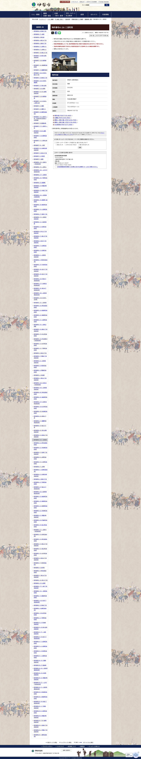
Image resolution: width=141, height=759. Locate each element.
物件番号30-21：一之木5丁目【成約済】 (40, 683)
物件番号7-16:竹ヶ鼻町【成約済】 (40, 131)
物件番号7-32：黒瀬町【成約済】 (40, 66)
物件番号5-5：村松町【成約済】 (40, 366)
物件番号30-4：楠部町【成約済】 (40, 697)
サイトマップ (75, 1)
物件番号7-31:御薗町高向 (40, 70)
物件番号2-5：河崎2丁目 (40, 605)
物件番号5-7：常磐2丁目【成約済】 (40, 357)
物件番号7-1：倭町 (38, 159)
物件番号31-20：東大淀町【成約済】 (40, 628)
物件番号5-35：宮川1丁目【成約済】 (40, 275)
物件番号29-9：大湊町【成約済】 (40, 711)
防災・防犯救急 (65, 1)
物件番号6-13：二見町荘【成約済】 (40, 218)
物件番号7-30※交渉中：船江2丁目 (40, 73)
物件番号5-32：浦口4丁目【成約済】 (40, 289)
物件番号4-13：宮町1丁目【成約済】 (40, 453)
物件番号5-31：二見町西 (40, 302)
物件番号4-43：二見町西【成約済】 (40, 388)
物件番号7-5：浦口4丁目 (40, 153)
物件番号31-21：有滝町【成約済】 (40, 623)
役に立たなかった (84, 144)
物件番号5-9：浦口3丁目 (40, 353)
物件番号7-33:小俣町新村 (40, 61)
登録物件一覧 (88, 19)
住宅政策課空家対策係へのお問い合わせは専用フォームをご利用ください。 (77, 166)
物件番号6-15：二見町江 (40, 167)
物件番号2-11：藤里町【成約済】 (40, 596)
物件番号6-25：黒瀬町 (39, 182)
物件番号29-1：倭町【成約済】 (40, 735)
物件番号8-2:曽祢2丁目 (40, 43)
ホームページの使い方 (94, 746)
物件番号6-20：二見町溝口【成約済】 (40, 196)
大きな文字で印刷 (101, 35)
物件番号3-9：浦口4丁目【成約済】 (40, 559)
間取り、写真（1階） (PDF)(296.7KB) (65, 120)
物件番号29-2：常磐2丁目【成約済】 (40, 731)
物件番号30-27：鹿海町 (40, 665)
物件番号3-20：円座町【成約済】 (40, 521)
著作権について (72, 746)
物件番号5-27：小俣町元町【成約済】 (40, 284)
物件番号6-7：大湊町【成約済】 (40, 246)
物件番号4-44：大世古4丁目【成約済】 (40, 383)
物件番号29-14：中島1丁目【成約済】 (40, 702)
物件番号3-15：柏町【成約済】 (40, 535)
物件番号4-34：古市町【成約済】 (40, 407)
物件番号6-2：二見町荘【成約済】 (40, 256)
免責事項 (82, 746)
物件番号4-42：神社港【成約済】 (40, 393)
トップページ (42, 19)
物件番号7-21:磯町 (39, 106)
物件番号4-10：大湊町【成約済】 (40, 462)
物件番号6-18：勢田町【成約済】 (40, 205)
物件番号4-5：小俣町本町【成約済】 (40, 475)
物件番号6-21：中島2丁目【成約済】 (40, 191)
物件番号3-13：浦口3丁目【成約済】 (40, 544)
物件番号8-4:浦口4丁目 (40, 40)
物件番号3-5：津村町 (39, 567)
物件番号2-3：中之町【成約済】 (40, 614)
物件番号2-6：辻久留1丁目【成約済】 (40, 601)
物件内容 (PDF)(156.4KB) (63, 115)
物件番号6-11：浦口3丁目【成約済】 (40, 237)
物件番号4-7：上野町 (39, 466)
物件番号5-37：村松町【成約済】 (40, 265)
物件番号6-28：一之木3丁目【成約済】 (40, 171)
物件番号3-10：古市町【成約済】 (40, 554)
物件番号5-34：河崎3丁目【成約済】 (40, 279)
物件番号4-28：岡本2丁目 (40, 417)
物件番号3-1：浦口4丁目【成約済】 (40, 576)
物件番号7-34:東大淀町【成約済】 (40, 56)
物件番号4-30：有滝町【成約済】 (40, 412)
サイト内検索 (85, 5)
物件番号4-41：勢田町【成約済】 (40, 398)
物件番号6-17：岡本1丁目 (40, 214)
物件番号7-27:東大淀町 (40, 85)
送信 (80, 147)
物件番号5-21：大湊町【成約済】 (40, 320)
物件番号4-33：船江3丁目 (40, 426)
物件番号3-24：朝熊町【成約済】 (40, 506)
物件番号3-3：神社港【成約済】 (40, 571)
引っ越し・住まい (59, 19)
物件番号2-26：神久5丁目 (40, 580)
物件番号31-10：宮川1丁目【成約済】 (40, 637)
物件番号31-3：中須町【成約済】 (40, 652)
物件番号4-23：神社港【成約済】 (40, 443)
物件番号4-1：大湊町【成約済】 (40, 470)
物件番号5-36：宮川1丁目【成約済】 (40, 270)
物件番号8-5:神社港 (39, 37)
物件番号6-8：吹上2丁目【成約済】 (40, 232)
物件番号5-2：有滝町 (39, 375)
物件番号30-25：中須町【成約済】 (40, 674)
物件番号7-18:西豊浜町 (40, 123)
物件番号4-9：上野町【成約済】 (40, 458)
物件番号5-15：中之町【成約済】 (40, 335)
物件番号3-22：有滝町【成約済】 (40, 511)
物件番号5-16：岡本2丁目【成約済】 (40, 330)
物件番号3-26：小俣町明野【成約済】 (40, 492)
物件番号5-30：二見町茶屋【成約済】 (40, 294)
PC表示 (76, 742)
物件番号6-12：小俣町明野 (40, 222)
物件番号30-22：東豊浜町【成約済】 (40, 678)
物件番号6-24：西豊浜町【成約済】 (40, 186)
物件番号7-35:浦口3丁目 (40, 52)
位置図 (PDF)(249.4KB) (62, 117)
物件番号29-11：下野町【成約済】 (40, 707)
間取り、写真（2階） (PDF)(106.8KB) (65, 122)
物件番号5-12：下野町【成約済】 (40, 349)
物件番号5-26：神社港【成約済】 (40, 306)
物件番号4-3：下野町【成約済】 (40, 483)
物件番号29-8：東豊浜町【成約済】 (40, 716)
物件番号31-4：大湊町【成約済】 (40, 647)
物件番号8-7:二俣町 (39, 34)
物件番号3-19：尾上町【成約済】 (40, 525)
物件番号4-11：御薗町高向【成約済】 (40, 421)
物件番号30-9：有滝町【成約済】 (40, 693)
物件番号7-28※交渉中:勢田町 (40, 81)
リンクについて (60, 746)
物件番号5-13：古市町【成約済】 (40, 344)
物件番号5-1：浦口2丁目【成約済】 (40, 379)
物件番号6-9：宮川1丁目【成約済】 (40, 241)
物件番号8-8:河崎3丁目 (40, 31)
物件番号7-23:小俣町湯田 (40, 97)
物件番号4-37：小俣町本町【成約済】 (40, 402)
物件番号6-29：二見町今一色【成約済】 (40, 163)
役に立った (60, 144)
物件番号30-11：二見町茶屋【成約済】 (40, 688)
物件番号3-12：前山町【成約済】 (40, 549)
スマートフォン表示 (88, 742)
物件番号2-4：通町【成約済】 (40, 609)
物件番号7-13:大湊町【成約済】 (40, 136)
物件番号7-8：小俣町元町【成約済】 (40, 149)
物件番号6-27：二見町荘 (40, 174)
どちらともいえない (71, 144)
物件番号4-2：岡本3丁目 (40, 479)
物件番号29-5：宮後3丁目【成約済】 (40, 726)
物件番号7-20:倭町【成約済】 (40, 113)
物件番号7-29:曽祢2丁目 (40, 77)
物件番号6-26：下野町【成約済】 (40, 178)
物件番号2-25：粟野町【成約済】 (40, 502)
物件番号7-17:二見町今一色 (40, 127)
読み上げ (82, 1)
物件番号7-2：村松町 (39, 156)
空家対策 (67, 19)
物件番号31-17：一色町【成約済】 (40, 633)
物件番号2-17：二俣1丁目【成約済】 (40, 587)
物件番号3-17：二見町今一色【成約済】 (40, 530)
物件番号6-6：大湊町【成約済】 (40, 227)
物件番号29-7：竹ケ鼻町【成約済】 (40, 721)
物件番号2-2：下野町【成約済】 (40, 618)
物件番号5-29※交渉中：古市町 (40, 298)
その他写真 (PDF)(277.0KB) (63, 124)
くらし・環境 (50, 19)
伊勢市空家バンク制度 (77, 19)
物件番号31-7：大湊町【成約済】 (40, 642)
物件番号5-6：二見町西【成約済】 (40, 361)
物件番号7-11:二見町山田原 (40, 141)
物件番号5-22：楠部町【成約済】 (40, 316)
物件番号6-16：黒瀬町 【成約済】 (40, 200)
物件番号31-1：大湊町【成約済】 (40, 656)
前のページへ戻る (52, 742)
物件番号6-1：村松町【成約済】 (40, 260)
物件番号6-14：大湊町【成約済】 (40, 210)
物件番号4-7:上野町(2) (40, 49)
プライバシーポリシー (47, 746)
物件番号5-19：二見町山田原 (40, 325)
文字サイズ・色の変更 (92, 1)
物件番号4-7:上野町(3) (40, 46)
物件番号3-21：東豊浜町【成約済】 (40, 516)
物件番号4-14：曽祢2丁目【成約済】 (40, 436)
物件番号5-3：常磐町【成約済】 (40, 371)
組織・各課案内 (66, 750)
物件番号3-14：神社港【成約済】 (40, 540)
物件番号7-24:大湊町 (39, 88)
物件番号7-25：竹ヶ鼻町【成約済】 (40, 92)
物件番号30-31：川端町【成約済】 (40, 661)
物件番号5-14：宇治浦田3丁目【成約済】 (40, 339)
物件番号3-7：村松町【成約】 (40, 563)
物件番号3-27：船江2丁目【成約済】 (40, 487)
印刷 (91, 35)
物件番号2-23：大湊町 (39, 583)
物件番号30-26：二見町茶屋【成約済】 (40, 669)
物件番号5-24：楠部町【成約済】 (40, 311)
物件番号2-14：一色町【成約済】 (40, 592)
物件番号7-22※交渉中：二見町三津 (40, 102)
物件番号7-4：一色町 (39, 145)
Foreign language (104, 1)
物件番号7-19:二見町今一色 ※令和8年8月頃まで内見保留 (40, 118)
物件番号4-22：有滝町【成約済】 (40, 448)
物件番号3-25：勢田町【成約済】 (40, 497)
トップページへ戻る (66, 742)
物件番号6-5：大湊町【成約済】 (40, 251)
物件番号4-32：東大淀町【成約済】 (40, 431)
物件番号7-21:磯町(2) (40, 109)
